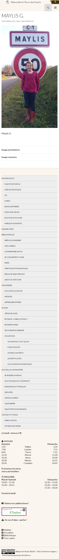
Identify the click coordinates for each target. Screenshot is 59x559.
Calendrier (10, 403)
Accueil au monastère (12, 370)
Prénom (30, 21)
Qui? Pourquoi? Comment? (17, 381)
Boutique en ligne (13, 218)
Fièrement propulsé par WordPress (16, 555)
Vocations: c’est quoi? (18, 341)
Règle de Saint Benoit (15, 274)
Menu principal (55, 7)
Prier (7, 263)
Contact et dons (10, 415)
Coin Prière (7, 285)
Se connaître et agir (14, 257)
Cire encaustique (13, 189)
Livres (7, 201)
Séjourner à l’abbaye (14, 330)
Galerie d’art (8, 229)
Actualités (9, 532)
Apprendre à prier (13, 302)
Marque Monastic (13, 223)
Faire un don (11, 420)
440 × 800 (21, 21)
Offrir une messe (13, 426)
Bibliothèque (8, 234)
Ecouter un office (14, 291)
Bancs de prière (12, 206)
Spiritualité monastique (16, 268)
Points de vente (12, 212)
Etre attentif (14, 347)
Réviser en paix (11, 325)
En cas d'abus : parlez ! (16, 520)
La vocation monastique (20, 364)
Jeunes (5, 308)
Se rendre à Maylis (13, 375)
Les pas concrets (15, 353)
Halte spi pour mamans (15, 409)
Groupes (9, 392)
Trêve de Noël (11, 313)
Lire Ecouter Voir (13, 280)
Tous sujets (9, 538)
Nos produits (8, 178)
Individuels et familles (15, 386)
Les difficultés (14, 358)
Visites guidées (11, 398)
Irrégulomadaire (13, 240)
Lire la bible (10, 246)
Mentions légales (49, 551)
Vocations (10, 336)
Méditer (8, 296)
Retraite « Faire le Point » (16, 319)
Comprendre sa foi (14, 251)
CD (6, 195)
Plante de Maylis (12, 184)
